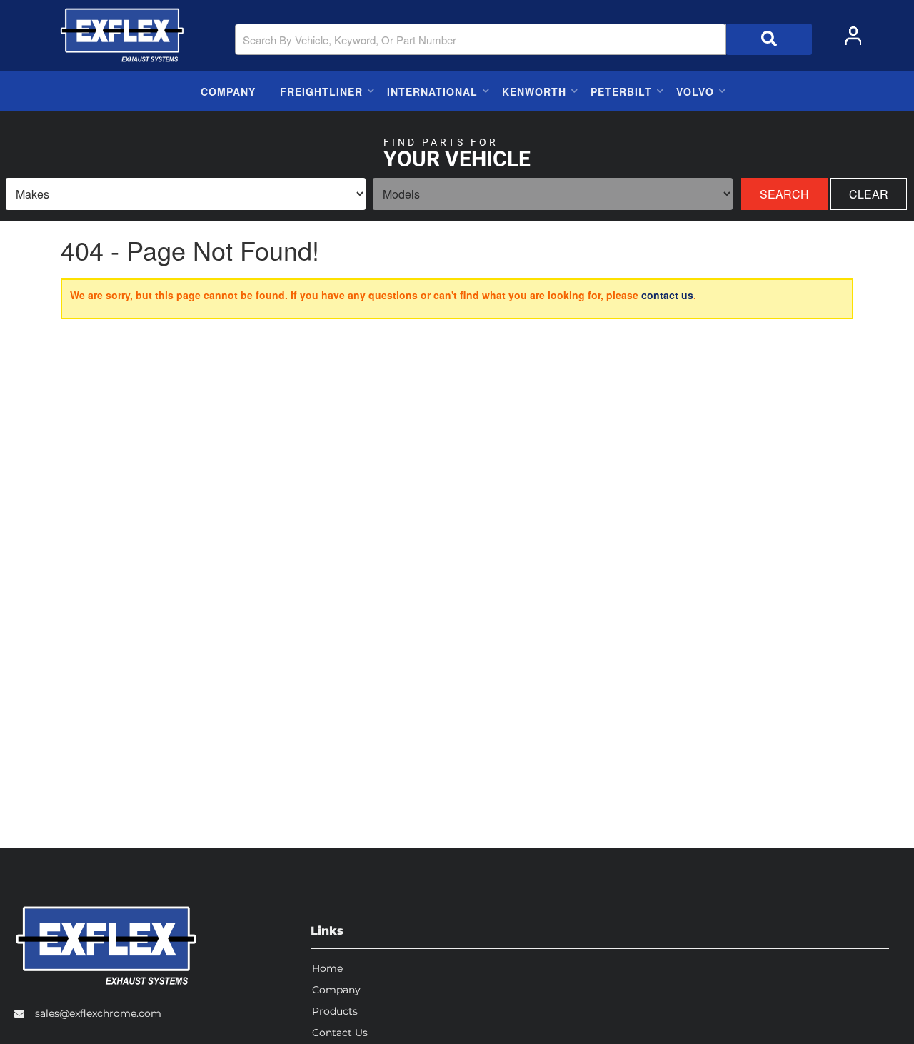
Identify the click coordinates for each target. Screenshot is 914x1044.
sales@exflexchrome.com (98, 1013)
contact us (667, 295)
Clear (868, 194)
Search (784, 194)
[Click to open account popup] (853, 35)
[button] (523, 39)
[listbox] (186, 194)
